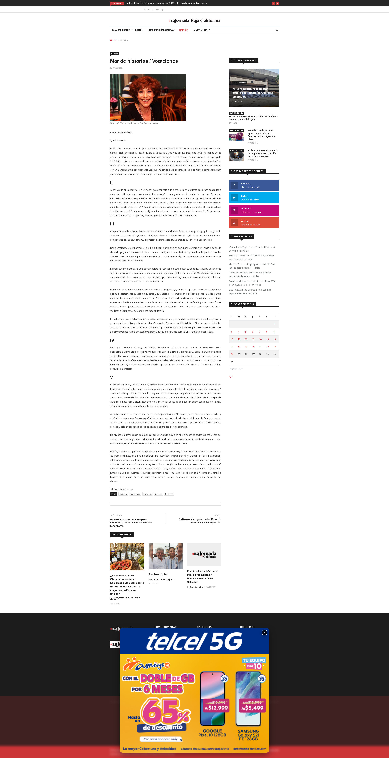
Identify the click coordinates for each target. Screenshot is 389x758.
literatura (147, 494)
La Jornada (135, 494)
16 (274, 339)
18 (239, 346)
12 (246, 339)
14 (260, 339)
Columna (123, 494)
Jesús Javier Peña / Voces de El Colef (125, 598)
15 (267, 339)
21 (260, 346)
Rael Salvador (196, 587)
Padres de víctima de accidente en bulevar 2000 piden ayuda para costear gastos (252, 283)
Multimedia (200, 29)
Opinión (183, 29)
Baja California (121, 29)
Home (113, 40)
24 (232, 354)
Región (139, 29)
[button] (273, 3)
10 (232, 339)
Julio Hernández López (162, 579)
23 (274, 346)
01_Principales (239, 82)
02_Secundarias (236, 150)
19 (246, 346)
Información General (161, 29)
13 (253, 339)
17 (232, 346)
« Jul (231, 376)
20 (253, 346)
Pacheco (169, 494)
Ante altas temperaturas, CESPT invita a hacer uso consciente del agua (251, 257)
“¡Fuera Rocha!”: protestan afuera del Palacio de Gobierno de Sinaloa (252, 92)
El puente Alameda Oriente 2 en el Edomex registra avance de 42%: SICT (163, 3)
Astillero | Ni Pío (158, 574)
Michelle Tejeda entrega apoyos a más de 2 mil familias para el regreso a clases (252, 266)
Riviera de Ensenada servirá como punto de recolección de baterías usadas (263, 153)
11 (239, 339)
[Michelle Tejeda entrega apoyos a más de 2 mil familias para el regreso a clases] (237, 135)
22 (267, 346)
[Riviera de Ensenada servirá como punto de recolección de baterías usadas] (237, 155)
